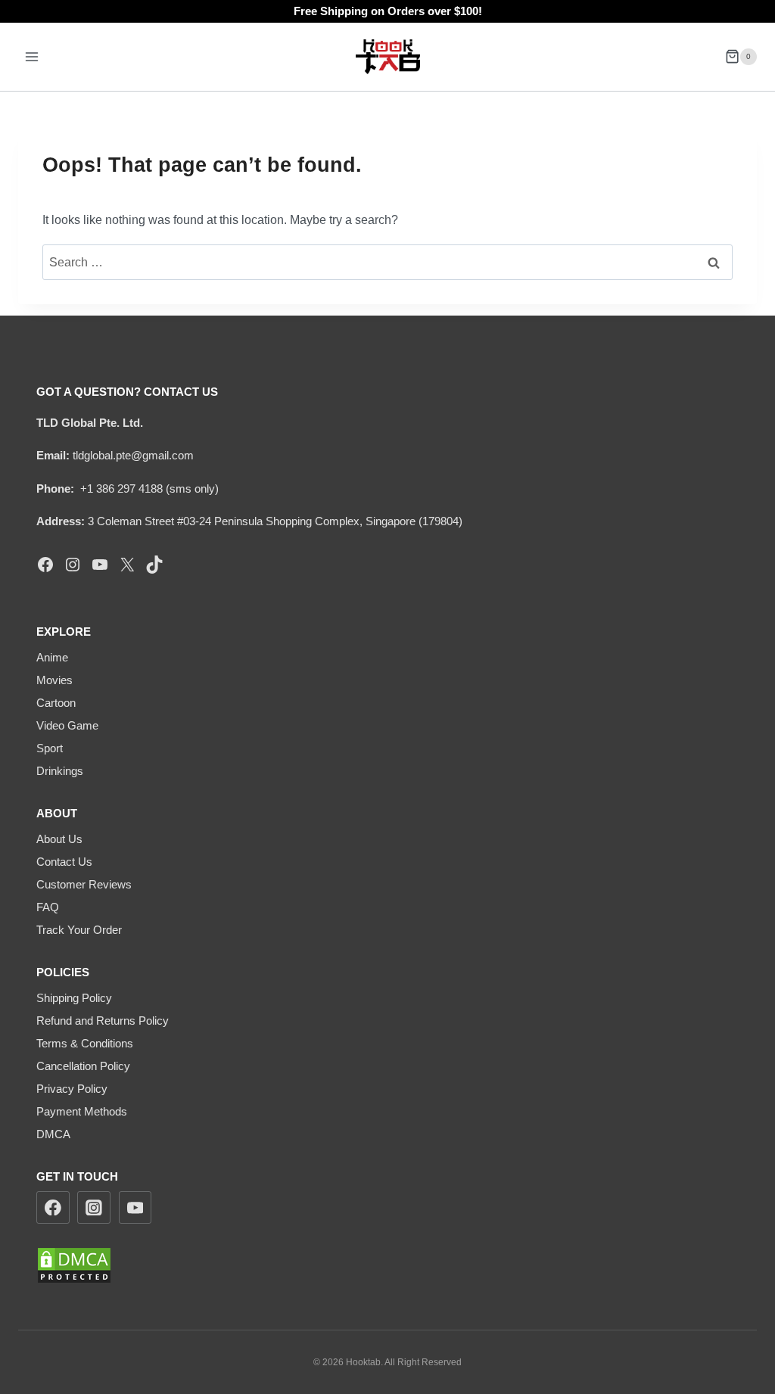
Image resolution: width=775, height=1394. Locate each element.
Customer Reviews (84, 884)
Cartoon (56, 702)
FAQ (47, 907)
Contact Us (64, 861)
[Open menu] (32, 56)
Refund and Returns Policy (102, 1020)
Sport (49, 748)
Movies (54, 680)
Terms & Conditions (84, 1043)
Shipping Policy (74, 997)
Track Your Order (79, 929)
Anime (52, 657)
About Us (59, 838)
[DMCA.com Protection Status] (387, 1265)
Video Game (67, 725)
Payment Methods (81, 1111)
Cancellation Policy (83, 1066)
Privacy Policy (71, 1088)
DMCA (53, 1134)
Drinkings (59, 770)
